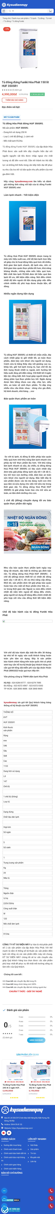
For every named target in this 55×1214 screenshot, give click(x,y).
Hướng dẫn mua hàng (12, 1145)
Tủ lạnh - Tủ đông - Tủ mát (41, 18)
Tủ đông (7, 21)
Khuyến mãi (35, 1157)
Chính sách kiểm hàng (12, 1169)
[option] (27, 51)
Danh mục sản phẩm (20, 18)
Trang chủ (7, 18)
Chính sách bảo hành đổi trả (14, 1153)
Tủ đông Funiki (18, 21)
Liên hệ (33, 1161)
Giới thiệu (34, 1145)
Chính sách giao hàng (12, 1165)
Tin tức (33, 1153)
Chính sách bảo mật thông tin (13, 1159)
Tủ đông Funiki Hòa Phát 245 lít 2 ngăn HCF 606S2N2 (14, 1086)
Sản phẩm (34, 1149)
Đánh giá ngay (36, 1040)
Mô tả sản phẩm (11, 117)
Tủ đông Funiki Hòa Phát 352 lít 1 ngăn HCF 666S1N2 (40, 1086)
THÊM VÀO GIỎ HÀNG (14, 100)
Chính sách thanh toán (12, 1149)
